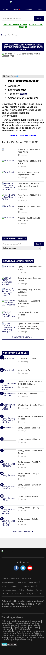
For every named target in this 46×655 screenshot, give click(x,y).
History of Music (14, 586)
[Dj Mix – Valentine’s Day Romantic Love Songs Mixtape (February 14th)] (9, 327)
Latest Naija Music (8, 582)
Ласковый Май (22, 629)
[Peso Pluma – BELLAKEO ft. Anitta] (9, 164)
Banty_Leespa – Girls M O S (29, 439)
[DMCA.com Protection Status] (23, 644)
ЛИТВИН (6, 627)
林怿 (37, 633)
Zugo (15, 627)
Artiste (29, 9)
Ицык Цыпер (37, 637)
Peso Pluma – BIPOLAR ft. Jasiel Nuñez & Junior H (29, 184)
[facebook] (16, 567)
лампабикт (8, 623)
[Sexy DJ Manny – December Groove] (9, 281)
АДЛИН (27, 631)
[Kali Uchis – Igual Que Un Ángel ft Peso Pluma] (9, 176)
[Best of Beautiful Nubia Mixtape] (9, 316)
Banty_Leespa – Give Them (29, 485)
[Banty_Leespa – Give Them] (9, 488)
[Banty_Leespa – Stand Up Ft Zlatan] (9, 454)
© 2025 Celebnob (18, 594)
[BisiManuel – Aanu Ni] (9, 362)
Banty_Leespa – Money (28, 496)
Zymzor (23, 627)
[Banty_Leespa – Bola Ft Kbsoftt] (9, 522)
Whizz (23, 94)
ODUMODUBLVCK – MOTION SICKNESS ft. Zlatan (30, 382)
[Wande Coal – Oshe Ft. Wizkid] (9, 408)
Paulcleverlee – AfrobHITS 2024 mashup (29, 302)
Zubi (5, 633)
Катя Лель (15, 635)
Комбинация (10, 625)
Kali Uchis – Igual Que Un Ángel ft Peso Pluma (28, 173)
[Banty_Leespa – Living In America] (9, 477)
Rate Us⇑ (5, 594)
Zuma (12, 637)
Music (16, 9)
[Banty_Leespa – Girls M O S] (9, 442)
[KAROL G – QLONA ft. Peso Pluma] (9, 210)
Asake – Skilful (24, 370)
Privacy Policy (27, 579)
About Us (5, 579)
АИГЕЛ (39, 623)
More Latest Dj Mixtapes (22, 337)
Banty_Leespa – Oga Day (28, 507)
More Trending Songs (22, 531)
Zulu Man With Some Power (16, 621)
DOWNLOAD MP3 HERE (22, 135)
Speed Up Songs (29, 586)
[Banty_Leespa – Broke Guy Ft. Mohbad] (9, 420)
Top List (30, 590)
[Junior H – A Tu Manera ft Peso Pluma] (9, 153)
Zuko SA (29, 633)
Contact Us (15, 579)
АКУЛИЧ (34, 627)
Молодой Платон (25, 623)
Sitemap (39, 590)
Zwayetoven (25, 625)
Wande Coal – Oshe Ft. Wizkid (31, 405)
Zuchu (5, 635)
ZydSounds (38, 631)
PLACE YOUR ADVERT (31, 26)
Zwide (37, 625)
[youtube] (29, 567)
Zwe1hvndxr (8, 631)
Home (5, 9)
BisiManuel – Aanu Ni (27, 359)
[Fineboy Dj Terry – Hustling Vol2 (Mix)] (9, 293)
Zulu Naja (7, 629)
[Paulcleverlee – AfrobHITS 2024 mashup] (9, 304)
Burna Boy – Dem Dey (27, 393)
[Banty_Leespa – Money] (9, 499)
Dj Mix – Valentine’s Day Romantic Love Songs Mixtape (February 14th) (28, 326)
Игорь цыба (16, 633)
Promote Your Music (9, 590)
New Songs (22, 582)
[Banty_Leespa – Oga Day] (9, 511)
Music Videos (33, 582)
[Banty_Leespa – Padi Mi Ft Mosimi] (9, 465)
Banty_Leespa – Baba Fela (29, 428)
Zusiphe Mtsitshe (21, 639)
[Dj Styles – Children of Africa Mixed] (9, 270)
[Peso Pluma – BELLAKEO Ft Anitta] (9, 198)
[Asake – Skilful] (9, 373)
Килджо (36, 621)
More (40, 9)
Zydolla (7, 639)
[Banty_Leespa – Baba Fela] (9, 431)
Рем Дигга (22, 637)
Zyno (18, 631)
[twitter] (23, 567)
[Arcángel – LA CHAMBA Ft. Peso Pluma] (9, 221)
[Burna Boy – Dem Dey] (9, 397)
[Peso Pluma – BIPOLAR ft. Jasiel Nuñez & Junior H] (9, 187)
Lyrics (4, 586)
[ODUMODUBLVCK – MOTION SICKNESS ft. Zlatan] (9, 385)
